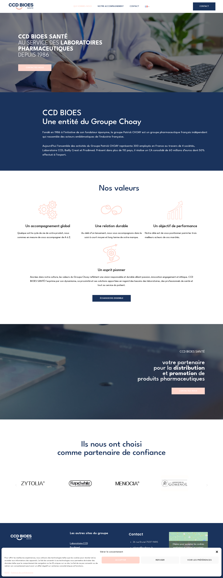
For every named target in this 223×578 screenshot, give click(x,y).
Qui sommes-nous (82, 6)
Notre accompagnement (111, 6)
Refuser (160, 560)
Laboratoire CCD (79, 543)
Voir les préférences (199, 560)
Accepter (120, 560)
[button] (216, 551)
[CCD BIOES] (21, 6)
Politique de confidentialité (22, 573)
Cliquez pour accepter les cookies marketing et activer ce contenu (188, 546)
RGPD (7, 573)
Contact (134, 6)
